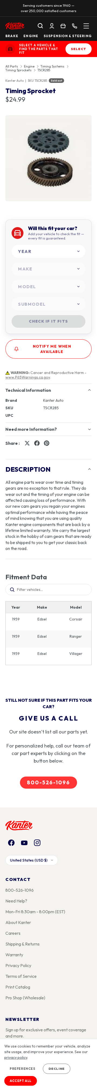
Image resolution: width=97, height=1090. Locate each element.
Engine (30, 36)
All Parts (11, 66)
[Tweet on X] (27, 443)
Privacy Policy (18, 965)
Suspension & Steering (68, 36)
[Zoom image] (48, 158)
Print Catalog (17, 987)
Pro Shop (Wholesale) (25, 997)
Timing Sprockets (18, 70)
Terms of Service (21, 976)
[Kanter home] (10, 49)
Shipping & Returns (22, 944)
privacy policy (15, 1057)
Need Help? (16, 901)
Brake (11, 36)
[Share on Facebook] (37, 443)
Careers (12, 933)
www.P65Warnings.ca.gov (27, 377)
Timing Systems (52, 66)
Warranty (14, 954)
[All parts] (86, 25)
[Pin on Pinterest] (46, 443)
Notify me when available (52, 349)
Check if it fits (48, 321)
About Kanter (18, 922)
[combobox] (48, 251)
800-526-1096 (48, 782)
